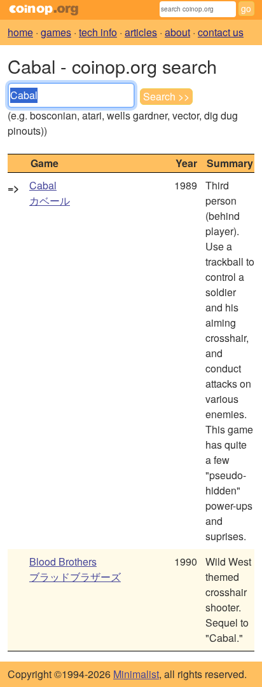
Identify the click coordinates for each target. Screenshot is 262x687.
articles (141, 32)
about (177, 32)
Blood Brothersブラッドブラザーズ (75, 569)
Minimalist (136, 674)
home (20, 32)
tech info (98, 32)
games (56, 32)
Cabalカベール (49, 193)
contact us (221, 32)
